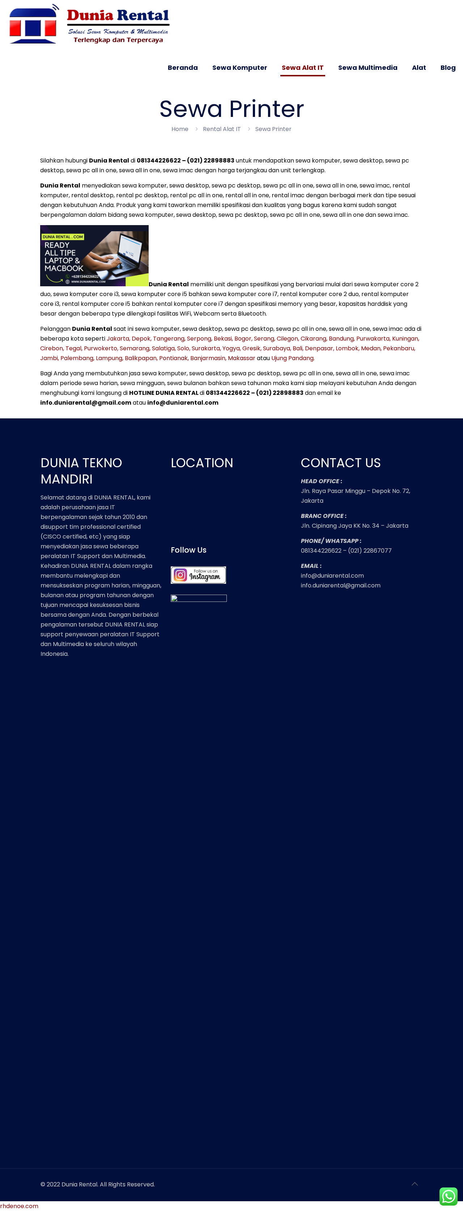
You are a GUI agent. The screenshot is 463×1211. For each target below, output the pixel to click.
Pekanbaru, (399, 348)
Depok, (142, 338)
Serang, (264, 338)
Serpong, (199, 338)
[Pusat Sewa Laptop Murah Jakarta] (92, 24)
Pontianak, (174, 358)
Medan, (371, 348)
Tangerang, (169, 338)
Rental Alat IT (222, 129)
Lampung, (109, 358)
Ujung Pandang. (293, 358)
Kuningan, (405, 338)
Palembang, (77, 358)
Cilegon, (288, 338)
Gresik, (252, 348)
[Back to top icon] (414, 1183)
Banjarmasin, (208, 358)
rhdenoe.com (19, 1206)
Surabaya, (277, 348)
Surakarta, (206, 348)
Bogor (242, 338)
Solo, (183, 348)
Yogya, (231, 348)
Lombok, (348, 348)
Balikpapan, (141, 358)
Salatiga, (164, 348)
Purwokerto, (101, 348)
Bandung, (342, 338)
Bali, (298, 348)
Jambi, (49, 358)
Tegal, (73, 348)
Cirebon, (52, 348)
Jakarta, (118, 338)
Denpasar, (319, 348)
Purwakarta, (373, 338)
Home (179, 129)
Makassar (241, 358)
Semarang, (135, 348)
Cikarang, (314, 338)
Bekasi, (223, 338)
